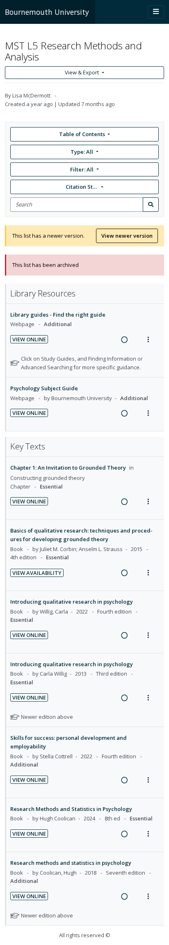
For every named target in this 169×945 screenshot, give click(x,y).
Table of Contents (82, 134)
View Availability (37, 573)
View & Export (82, 72)
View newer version (127, 235)
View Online (29, 339)
